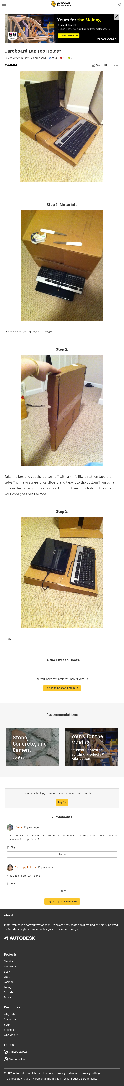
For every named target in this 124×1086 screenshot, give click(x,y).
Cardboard (39, 58)
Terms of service (44, 1073)
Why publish (11, 1014)
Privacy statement (68, 1073)
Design (8, 972)
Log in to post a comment (62, 901)
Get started (10, 1019)
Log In (62, 802)
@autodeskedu (18, 1059)
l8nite (18, 827)
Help (7, 1024)
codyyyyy (14, 58)
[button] (4, 4)
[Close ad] (116, 17)
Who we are (11, 1035)
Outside (8, 992)
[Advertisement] (62, 28)
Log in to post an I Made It (62, 688)
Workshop (10, 966)
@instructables (18, 1052)
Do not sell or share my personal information (34, 1079)
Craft (26, 58)
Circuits (8, 961)
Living (7, 987)
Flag (13, 847)
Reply (62, 854)
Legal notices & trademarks (80, 1079)
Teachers (9, 997)
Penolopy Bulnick (25, 867)
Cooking (9, 982)
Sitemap (9, 1030)
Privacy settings (91, 1073)
